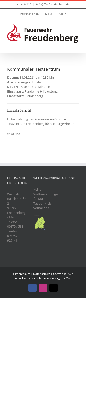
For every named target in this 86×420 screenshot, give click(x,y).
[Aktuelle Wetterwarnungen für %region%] (39, 217)
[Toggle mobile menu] (77, 45)
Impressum (22, 274)
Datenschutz (41, 274)
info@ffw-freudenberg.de (53, 4)
